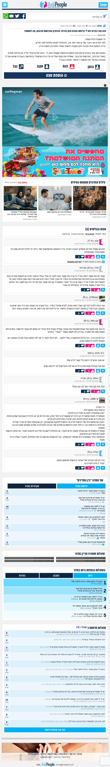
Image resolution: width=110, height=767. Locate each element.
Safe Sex (57, 757)
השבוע (56, 575)
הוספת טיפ (22, 182)
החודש (22, 575)
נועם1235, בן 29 (90, 297)
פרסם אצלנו (62, 754)
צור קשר (72, 754)
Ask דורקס (66, 757)
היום (90, 575)
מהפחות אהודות (77, 234)
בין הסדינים (97, 17)
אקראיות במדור (32, 486)
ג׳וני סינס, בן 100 (96, 353)
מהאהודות (89, 234)
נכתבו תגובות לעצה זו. (84, 262)
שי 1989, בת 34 (90, 399)
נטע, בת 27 (93, 241)
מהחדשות (66, 234)
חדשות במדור (81, 486)
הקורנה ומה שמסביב (46, 757)
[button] (105, 85)
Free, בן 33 (92, 452)
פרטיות (43, 754)
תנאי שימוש (52, 754)
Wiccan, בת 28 (91, 321)
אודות (79, 754)
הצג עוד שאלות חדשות (55, 730)
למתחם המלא (10, 182)
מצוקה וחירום (33, 754)
